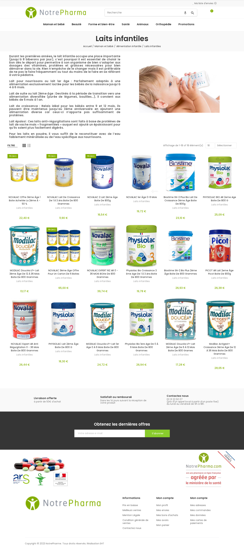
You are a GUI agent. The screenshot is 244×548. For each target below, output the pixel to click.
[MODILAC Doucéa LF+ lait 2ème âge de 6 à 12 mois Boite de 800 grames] (180, 319)
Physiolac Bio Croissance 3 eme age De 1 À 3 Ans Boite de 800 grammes (141, 274)
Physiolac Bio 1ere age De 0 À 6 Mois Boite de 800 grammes (141, 347)
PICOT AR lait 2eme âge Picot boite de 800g (219, 272)
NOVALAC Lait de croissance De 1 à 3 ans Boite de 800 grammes (63, 200)
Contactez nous (178, 396)
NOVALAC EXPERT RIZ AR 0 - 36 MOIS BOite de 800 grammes (102, 274)
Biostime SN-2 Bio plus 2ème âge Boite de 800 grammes (180, 272)
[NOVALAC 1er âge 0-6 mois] (141, 173)
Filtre (11, 145)
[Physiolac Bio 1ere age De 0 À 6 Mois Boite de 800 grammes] (141, 319)
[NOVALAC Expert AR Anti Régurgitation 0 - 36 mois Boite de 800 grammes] (24, 319)
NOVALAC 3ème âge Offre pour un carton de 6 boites (63, 272)
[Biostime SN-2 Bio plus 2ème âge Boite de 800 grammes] (180, 246)
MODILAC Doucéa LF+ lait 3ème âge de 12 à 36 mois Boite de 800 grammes (24, 274)
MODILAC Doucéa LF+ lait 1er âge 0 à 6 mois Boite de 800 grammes (102, 347)
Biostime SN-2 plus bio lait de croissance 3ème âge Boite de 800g (180, 200)
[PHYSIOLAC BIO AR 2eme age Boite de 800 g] (220, 173)
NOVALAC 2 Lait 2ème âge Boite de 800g (102, 198)
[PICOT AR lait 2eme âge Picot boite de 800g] (220, 246)
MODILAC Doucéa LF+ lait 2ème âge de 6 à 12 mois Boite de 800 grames (180, 347)
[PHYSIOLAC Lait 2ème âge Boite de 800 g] (63, 319)
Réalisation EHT (95, 543)
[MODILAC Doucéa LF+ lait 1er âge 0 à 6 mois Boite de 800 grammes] (102, 319)
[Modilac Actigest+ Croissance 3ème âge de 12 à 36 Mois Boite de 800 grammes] (220, 319)
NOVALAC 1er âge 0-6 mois (141, 197)
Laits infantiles (24, 208)
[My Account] (217, 12)
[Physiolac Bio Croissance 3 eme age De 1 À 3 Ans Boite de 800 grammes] (141, 246)
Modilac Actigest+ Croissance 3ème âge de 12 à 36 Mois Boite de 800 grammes (219, 348)
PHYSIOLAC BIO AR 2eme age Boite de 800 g (219, 198)
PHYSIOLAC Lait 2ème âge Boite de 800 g (64, 345)
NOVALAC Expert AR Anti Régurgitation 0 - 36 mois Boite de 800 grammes (24, 347)
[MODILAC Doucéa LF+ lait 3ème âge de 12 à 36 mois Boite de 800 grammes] (24, 246)
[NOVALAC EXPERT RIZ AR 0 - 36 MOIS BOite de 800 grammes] (102, 246)
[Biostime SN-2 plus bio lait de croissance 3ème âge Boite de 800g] (180, 173)
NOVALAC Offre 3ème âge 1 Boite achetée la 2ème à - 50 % (25, 200)
